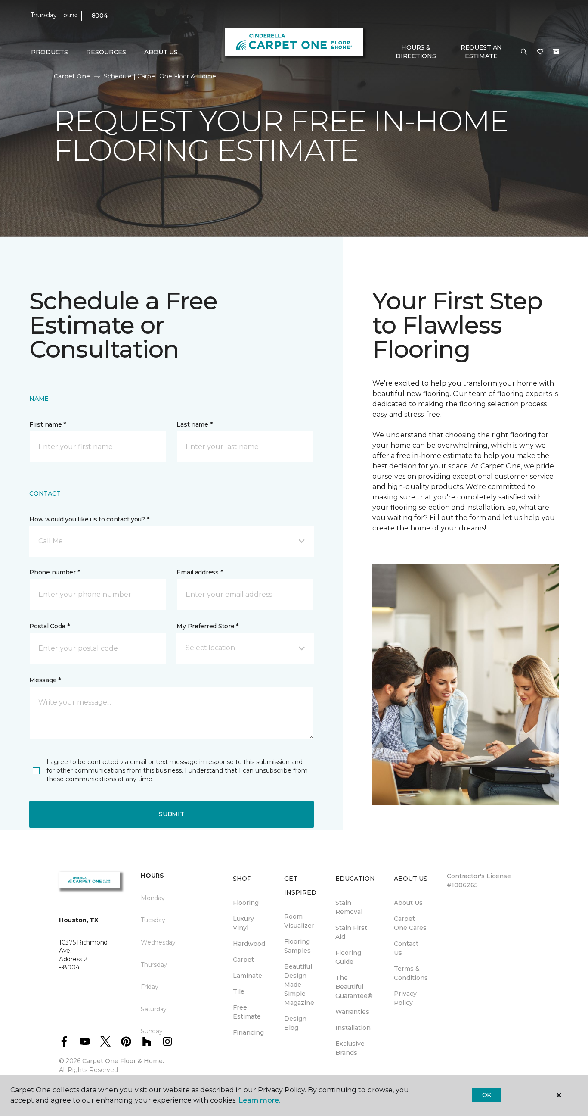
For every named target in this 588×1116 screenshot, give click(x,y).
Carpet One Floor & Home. (123, 1061)
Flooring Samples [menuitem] (297, 946)
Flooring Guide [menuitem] (348, 957)
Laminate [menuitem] (247, 975)
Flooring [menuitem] (246, 903)
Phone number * (54, 572)
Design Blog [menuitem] (295, 1023)
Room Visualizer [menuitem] (299, 921)
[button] (524, 52)
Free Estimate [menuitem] (247, 1012)
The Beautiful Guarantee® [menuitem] (354, 987)
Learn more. (259, 1100)
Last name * (194, 424)
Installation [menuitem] (353, 1028)
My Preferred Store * (207, 626)
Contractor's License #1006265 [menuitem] (479, 880)
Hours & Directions (416, 52)
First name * (47, 424)
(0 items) (556, 52)
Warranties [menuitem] (352, 1012)
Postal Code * (49, 626)
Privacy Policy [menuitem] (405, 998)
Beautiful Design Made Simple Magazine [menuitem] (299, 985)
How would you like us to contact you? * (89, 519)
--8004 (97, 15)
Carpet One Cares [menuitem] (410, 923)
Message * (44, 680)
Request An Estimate (481, 52)
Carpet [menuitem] (243, 959)
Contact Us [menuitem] (406, 948)
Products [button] (49, 52)
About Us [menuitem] (408, 903)
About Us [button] (161, 52)
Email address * (199, 572)
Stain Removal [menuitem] (348, 907)
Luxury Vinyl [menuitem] (243, 923)
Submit (171, 814)
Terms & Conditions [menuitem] (411, 973)
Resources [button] (106, 52)
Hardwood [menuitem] (249, 944)
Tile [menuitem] (238, 991)
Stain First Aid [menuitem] (351, 932)
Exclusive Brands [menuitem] (350, 1048)
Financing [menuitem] (248, 1032)
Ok (486, 1095)
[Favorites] (540, 52)
